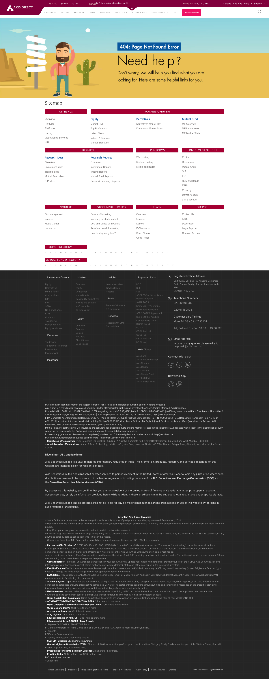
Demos (79, 332)
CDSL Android (143, 331)
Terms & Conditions (55, 670)
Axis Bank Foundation (147, 359)
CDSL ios (141, 334)
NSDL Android (143, 338)
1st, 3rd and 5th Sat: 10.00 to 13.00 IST (198, 328)
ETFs (47, 313)
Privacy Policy (141, 670)
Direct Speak (82, 340)
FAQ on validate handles (57, 657)
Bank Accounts (158, 670)
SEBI (138, 291)
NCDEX (189, 598)
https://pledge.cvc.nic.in (129, 644)
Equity (48, 284)
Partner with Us (160, 12)
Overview (80, 284)
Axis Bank (141, 356)
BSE (138, 288)
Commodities (139, 12)
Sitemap (172, 670)
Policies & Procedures (121, 670)
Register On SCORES (58, 624)
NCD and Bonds (53, 310)
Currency (50, 317)
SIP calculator (113, 309)
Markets (65, 12)
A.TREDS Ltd (143, 378)
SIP (47, 299)
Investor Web (51, 353)
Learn (92, 12)
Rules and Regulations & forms (94, 670)
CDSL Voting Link (92, 654)
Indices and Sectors (86, 302)
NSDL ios (141, 342)
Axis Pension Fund (145, 381)
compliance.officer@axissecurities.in (81, 555)
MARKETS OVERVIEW (157, 111)
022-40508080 (183, 302)
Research (79, 12)
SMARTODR (142, 302)
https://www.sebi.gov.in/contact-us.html (100, 424)
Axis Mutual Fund (145, 374)
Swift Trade (121, 12)
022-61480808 (183, 309)
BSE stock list (82, 310)
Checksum (52, 660)
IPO (175, 12)
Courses (80, 329)
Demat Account (53, 324)
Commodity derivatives (87, 299)
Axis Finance (142, 363)
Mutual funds (52, 291)
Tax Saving (51, 321)
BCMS (139, 327)
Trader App (50, 342)
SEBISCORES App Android (149, 313)
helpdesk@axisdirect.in (187, 346)
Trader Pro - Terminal (56, 345)
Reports (110, 291)
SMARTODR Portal (80, 624)
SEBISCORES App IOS (147, 317)
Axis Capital (142, 367)
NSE (138, 284)
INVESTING (105, 12)
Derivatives (51, 288)
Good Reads (82, 343)
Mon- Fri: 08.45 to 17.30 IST (190, 321)
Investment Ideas (114, 284)
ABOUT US (66, 207)
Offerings (50, 12)
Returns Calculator (115, 305)
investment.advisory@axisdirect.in (117, 437)
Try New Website (191, 12)
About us (237, 3)
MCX (178, 598)
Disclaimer (72, 670)
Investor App (51, 349)
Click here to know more (107, 601)
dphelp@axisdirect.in (162, 434)
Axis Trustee (142, 370)
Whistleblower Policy (147, 309)
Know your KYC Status (148, 306)
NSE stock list (83, 306)
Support (258, 3)
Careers (227, 3)
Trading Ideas (113, 288)
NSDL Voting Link (73, 654)
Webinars (80, 336)
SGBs (48, 306)
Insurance (53, 359)
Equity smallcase (53, 328)
